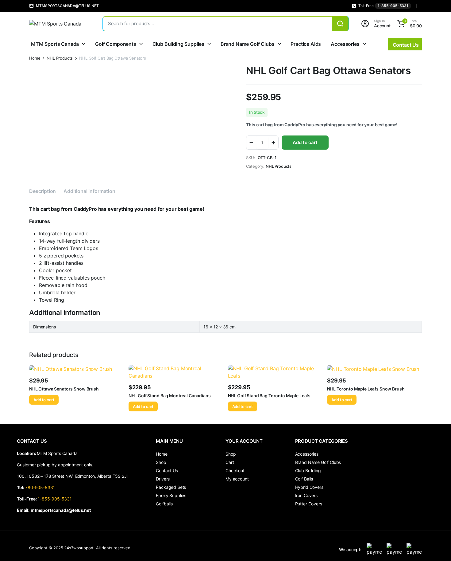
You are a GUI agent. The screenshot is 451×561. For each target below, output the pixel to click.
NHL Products (60, 58)
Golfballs (164, 503)
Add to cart (305, 142)
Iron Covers (306, 495)
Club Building (308, 470)
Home (34, 58)
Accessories (345, 44)
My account (237, 478)
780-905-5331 (41, 487)
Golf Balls (304, 478)
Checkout (235, 470)
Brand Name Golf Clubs (248, 44)
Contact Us (167, 470)
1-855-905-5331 (393, 5)
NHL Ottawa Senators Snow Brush (64, 388)
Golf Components (115, 44)
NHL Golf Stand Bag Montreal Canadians (170, 395)
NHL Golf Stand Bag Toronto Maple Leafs (269, 395)
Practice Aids (306, 44)
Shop (161, 462)
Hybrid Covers (309, 487)
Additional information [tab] (89, 191)
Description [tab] (42, 191)
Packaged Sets (171, 487)
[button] (408, 23)
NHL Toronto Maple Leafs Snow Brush (365, 388)
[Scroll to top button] (437, 547)
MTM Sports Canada (55, 44)
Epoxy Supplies (171, 495)
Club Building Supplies (178, 44)
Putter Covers (308, 503)
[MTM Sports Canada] (60, 23)
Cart (230, 462)
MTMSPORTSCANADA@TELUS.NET (67, 5)
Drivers (163, 478)
